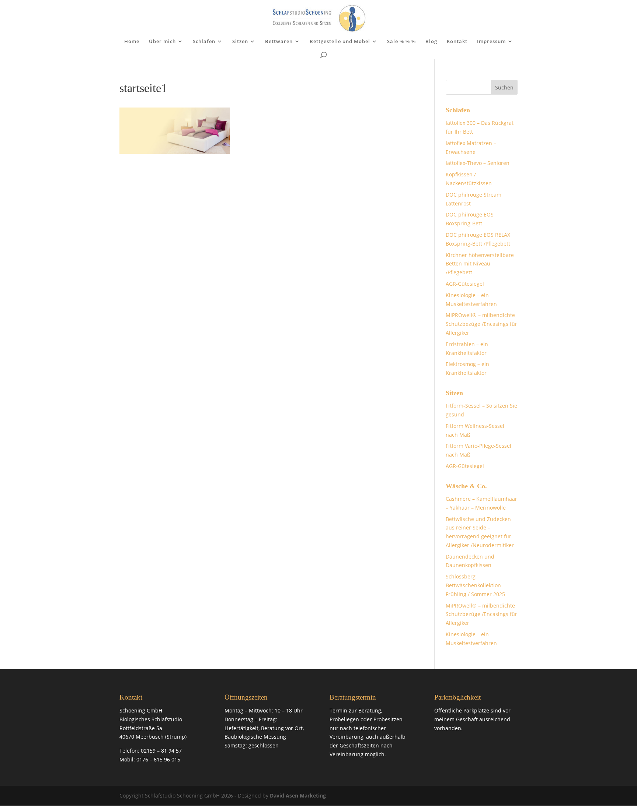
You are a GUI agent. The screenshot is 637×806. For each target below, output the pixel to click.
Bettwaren (279, 42)
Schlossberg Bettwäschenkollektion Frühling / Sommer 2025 (475, 585)
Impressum (491, 42)
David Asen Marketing (298, 795)
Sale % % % (401, 42)
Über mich (162, 42)
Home (131, 42)
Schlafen (204, 42)
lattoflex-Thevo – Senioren (477, 162)
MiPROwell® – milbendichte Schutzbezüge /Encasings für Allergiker (481, 324)
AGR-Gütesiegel (465, 283)
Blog (431, 42)
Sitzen (240, 42)
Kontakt (457, 42)
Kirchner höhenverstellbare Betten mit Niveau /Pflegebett (480, 263)
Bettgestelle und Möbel (340, 42)
